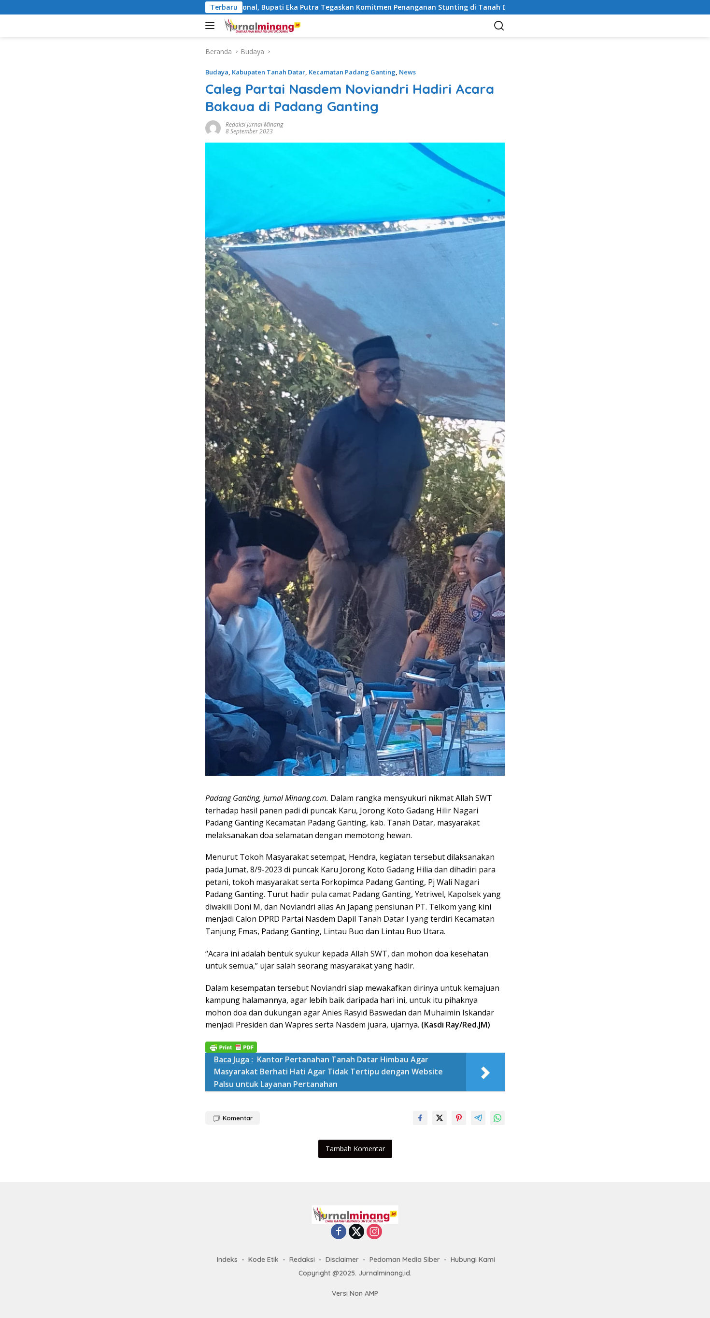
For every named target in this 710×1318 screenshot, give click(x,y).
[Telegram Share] (478, 1118)
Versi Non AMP (355, 1293)
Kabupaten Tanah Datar (268, 72)
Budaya (216, 72)
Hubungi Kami (473, 1259)
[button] (211, 25)
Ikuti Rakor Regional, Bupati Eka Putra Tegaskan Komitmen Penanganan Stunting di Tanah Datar (291, 7)
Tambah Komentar (355, 1148)
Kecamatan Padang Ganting (352, 72)
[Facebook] (338, 1232)
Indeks (227, 1259)
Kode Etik (263, 1259)
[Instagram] (374, 1232)
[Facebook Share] (420, 1118)
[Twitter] (356, 1232)
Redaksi (302, 1259)
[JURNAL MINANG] (270, 25)
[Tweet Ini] (439, 1118)
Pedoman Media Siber (404, 1259)
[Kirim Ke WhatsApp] (497, 1118)
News (407, 72)
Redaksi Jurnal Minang (254, 124)
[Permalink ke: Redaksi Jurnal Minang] (213, 126)
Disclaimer (342, 1259)
